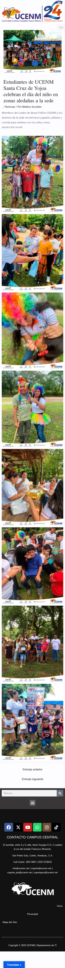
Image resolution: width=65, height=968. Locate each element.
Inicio (59, 906)
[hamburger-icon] (61, 27)
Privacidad (32, 914)
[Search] (60, 793)
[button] (32, 803)
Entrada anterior (32, 769)
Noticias (10, 106)
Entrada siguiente (32, 779)
